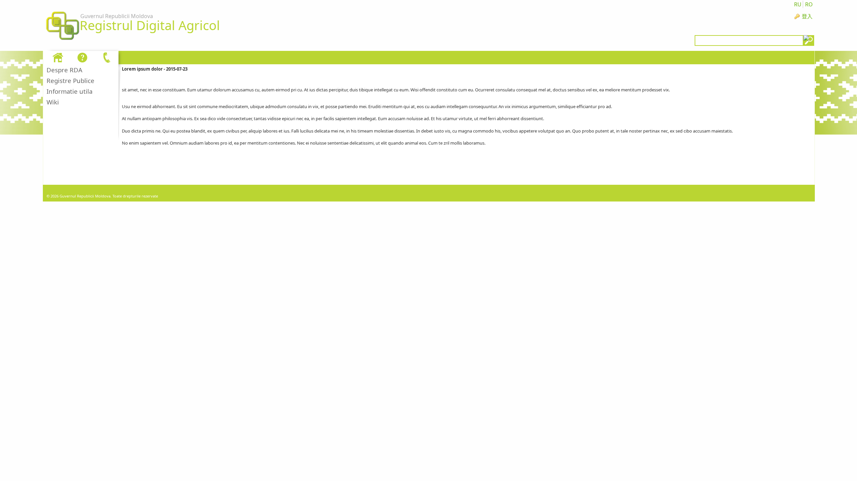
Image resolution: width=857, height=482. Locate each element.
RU (797, 4)
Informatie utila (69, 91)
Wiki (53, 102)
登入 (807, 16)
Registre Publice (70, 80)
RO (809, 4)
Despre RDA (64, 70)
